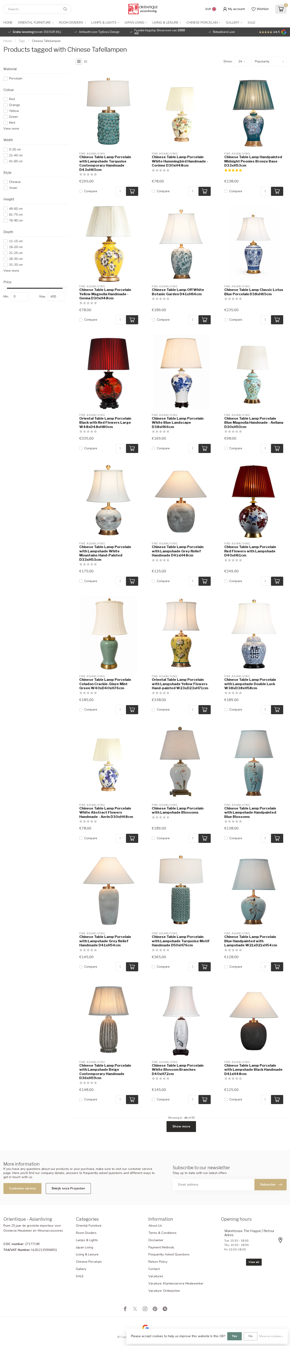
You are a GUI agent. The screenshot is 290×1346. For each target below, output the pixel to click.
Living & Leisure (165, 22)
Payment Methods (161, 1247)
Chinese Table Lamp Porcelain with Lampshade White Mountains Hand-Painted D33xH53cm (105, 553)
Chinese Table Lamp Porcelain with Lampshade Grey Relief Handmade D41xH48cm (177, 551)
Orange (14, 105)
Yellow (14, 111)
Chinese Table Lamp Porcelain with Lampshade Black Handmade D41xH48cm (253, 1069)
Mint (12, 122)
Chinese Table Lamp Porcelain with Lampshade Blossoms (177, 810)
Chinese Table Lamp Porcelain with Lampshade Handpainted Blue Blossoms (250, 812)
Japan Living (134, 22)
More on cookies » (271, 1336)
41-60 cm (16, 161)
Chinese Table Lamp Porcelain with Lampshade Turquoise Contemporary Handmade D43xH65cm (105, 163)
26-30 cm (16, 259)
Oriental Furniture (34, 22)
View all (254, 1262)
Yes (234, 1336)
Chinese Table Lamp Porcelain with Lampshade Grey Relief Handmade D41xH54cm (105, 941)
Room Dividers (71, 22)
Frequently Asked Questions (168, 1254)
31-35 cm (16, 264)
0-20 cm (15, 149)
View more (11, 128)
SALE (251, 22)
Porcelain (15, 78)
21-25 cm (16, 253)
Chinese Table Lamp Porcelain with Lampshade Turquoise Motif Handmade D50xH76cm (181, 941)
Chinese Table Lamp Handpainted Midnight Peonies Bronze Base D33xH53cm (253, 161)
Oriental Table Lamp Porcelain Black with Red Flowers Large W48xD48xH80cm (105, 422)
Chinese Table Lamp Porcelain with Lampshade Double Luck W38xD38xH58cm (250, 684)
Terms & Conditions (162, 1233)
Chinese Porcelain (202, 22)
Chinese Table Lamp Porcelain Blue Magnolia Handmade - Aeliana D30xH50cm (253, 422)
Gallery (232, 22)
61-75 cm (16, 214)
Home (7, 22)
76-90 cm (16, 220)
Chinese (15, 182)
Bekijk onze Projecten (68, 1188)
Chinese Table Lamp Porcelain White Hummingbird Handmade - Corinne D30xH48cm (180, 161)
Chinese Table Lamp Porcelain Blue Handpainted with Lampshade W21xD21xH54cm (250, 941)
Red (12, 99)
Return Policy (157, 1262)
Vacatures (155, 1276)
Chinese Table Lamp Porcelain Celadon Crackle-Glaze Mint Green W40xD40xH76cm (105, 684)
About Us (155, 1225)
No (251, 1336)
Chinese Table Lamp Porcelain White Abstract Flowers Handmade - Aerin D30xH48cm (106, 812)
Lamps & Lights (103, 22)
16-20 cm (16, 247)
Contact (154, 1269)
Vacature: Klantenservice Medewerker (175, 1283)
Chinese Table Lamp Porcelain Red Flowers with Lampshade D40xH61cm (250, 551)
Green (13, 116)
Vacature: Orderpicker (164, 1291)
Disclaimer (155, 1240)
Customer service (22, 1188)
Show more (181, 1126)
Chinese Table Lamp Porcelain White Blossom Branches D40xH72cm (177, 1069)
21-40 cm (16, 155)
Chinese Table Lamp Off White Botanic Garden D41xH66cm (178, 292)
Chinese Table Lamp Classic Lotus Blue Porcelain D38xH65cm (253, 292)
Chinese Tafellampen (46, 41)
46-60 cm (16, 208)
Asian (13, 187)
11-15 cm (16, 241)
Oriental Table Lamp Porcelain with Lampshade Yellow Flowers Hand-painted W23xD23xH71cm (180, 684)
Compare (90, 191)
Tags (22, 41)
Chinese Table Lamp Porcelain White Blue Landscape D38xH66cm (177, 422)
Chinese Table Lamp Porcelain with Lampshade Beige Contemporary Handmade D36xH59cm (105, 1071)
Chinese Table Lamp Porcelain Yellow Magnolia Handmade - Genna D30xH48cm (105, 294)
